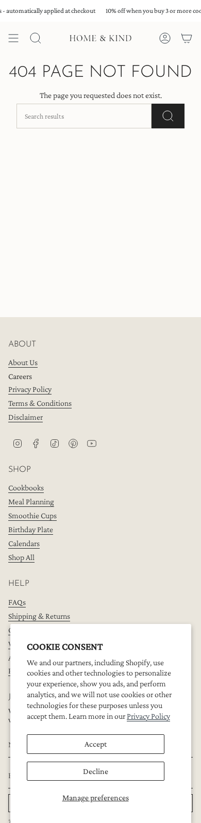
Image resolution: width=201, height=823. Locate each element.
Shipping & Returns (39, 616)
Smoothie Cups (32, 515)
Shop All (21, 557)
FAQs (17, 602)
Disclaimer (25, 417)
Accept (96, 743)
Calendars (24, 543)
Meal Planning (31, 501)
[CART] (186, 38)
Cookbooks (26, 487)
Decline (95, 771)
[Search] (168, 116)
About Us (23, 362)
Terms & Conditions (40, 403)
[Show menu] (13, 38)
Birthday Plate (30, 529)
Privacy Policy (148, 716)
